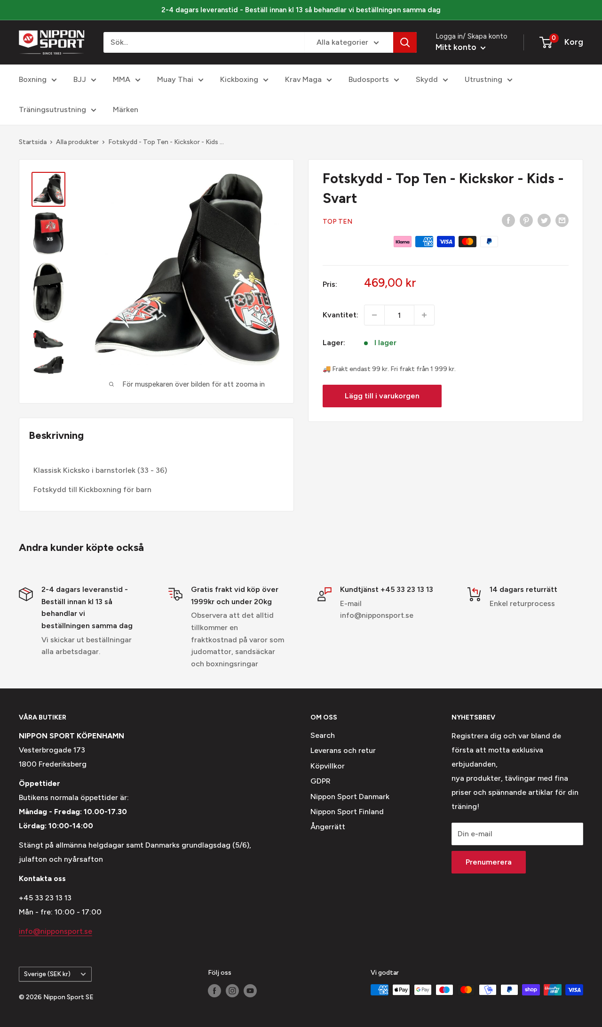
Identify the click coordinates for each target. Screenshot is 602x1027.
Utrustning (483, 79)
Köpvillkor (327, 765)
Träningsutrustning (52, 109)
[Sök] (405, 42)
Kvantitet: (340, 314)
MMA (121, 79)
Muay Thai (175, 79)
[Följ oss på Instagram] (232, 990)
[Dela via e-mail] (562, 220)
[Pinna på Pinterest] (526, 220)
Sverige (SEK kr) (47, 974)
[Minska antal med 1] (374, 315)
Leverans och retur (343, 750)
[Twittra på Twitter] (544, 220)
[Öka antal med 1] (424, 315)
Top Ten (337, 222)
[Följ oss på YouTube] (250, 990)
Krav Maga (303, 79)
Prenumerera (489, 861)
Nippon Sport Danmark (349, 796)
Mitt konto (457, 47)
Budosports (369, 79)
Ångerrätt (327, 826)
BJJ (79, 79)
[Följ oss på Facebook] (214, 990)
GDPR (320, 780)
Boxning (33, 79)
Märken (125, 109)
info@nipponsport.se (55, 931)
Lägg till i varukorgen (382, 395)
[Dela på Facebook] (508, 220)
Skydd (427, 79)
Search (322, 735)
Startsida (33, 142)
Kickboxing (239, 79)
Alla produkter (77, 142)
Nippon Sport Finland (347, 811)
